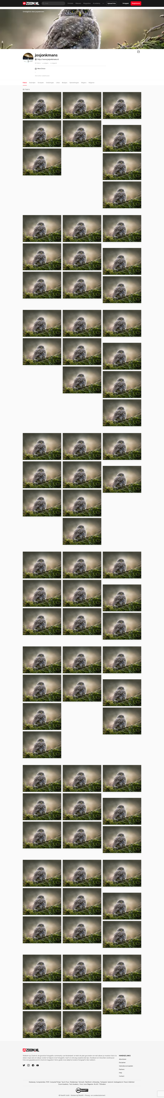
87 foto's (38, 63)
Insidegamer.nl (118, 1082)
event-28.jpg (68, 818)
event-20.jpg (109, 917)
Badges (64, 82)
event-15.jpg (29, 979)
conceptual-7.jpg (111, 117)
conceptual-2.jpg (111, 206)
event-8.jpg (68, 1036)
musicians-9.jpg (30, 576)
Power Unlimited (129, 1082)
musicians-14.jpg (70, 604)
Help (120, 1072)
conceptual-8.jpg (70, 117)
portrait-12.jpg (110, 334)
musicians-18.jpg (30, 671)
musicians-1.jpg (69, 458)
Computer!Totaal (55, 1082)
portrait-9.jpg (69, 296)
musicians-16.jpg (70, 633)
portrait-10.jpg (30, 334)
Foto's (25, 82)
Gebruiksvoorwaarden (126, 1066)
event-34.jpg (29, 756)
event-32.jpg (68, 789)
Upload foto (111, 3)
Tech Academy (74, 1084)
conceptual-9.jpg (31, 117)
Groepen (41, 82)
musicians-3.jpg (69, 486)
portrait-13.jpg (69, 363)
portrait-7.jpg (109, 301)
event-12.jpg (29, 1007)
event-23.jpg (68, 884)
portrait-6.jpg (69, 268)
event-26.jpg (68, 846)
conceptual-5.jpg (111, 178)
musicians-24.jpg (110, 732)
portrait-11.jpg (69, 334)
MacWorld (88, 1082)
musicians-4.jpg (110, 490)
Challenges (50, 82)
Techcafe (81, 1082)
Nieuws (78, 3)
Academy (96, 3)
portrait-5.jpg (109, 273)
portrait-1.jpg (29, 240)
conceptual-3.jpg (31, 145)
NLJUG (96, 1084)
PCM (47, 1082)
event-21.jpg (68, 913)
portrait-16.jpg (110, 396)
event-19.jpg (29, 913)
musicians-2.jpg (110, 458)
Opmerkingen (74, 82)
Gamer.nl (110, 1082)
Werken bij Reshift (77, 1095)
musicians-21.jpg (30, 699)
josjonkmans (31, 94)
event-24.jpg (29, 884)
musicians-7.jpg (30, 514)
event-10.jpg (68, 1007)
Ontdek (70, 3)
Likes (58, 82)
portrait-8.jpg (29, 296)
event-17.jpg (109, 945)
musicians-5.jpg (69, 514)
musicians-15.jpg (30, 633)
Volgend (91, 82)
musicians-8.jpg (69, 542)
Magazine (87, 3)
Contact (121, 1076)
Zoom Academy (63, 1084)
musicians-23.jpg (70, 699)
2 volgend (53, 63)
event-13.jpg (109, 979)
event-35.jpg (29, 728)
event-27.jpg (109, 851)
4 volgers (45, 63)
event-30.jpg (109, 822)
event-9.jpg (28, 1036)
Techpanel (103, 1082)
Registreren (136, 3)
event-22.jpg (109, 884)
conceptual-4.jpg (70, 145)
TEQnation (102, 1084)
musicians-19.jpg (70, 671)
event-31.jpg (109, 789)
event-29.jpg (29, 818)
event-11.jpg (109, 1012)
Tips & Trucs (65, 1082)
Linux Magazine (88, 1084)
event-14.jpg (68, 979)
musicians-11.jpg (110, 576)
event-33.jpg (29, 789)
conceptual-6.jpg (111, 149)
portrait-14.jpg (110, 367)
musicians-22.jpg (110, 704)
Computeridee (40, 1082)
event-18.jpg (68, 941)
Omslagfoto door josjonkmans (33, 12)
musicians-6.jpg (30, 486)
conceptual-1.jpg (31, 173)
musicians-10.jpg (70, 576)
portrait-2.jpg (69, 240)
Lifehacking (95, 1082)
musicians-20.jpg (110, 671)
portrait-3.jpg (109, 240)
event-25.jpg (29, 846)
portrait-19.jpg (30, 458)
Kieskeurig (32, 1082)
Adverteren (122, 1059)
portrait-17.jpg (110, 424)
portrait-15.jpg (30, 363)
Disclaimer (122, 1062)
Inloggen (126, 3)
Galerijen (32, 82)
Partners (121, 1069)
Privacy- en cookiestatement (94, 1095)
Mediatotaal (74, 1082)
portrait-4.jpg (29, 268)
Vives (81, 1084)
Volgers (83, 82)
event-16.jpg (29, 941)
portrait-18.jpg (69, 391)
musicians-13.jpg (30, 604)
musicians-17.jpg (110, 637)
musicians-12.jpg (110, 609)
